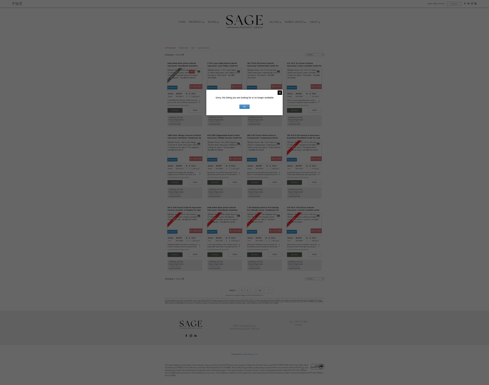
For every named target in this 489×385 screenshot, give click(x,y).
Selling (274, 22)
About (314, 22)
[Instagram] (472, 4)
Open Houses (203, 48)
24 (259, 290)
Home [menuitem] (182, 22)
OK (244, 107)
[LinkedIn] (468, 4)
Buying (212, 22)
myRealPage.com (250, 354)
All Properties (170, 48)
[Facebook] (465, 4)
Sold (193, 48)
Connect (454, 3)
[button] (186, 335)
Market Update (294, 22)
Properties (195, 22)
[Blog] (475, 4)
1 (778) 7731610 (174, 122)
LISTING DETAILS (175, 110)
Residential (183, 48)
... (253, 290)
